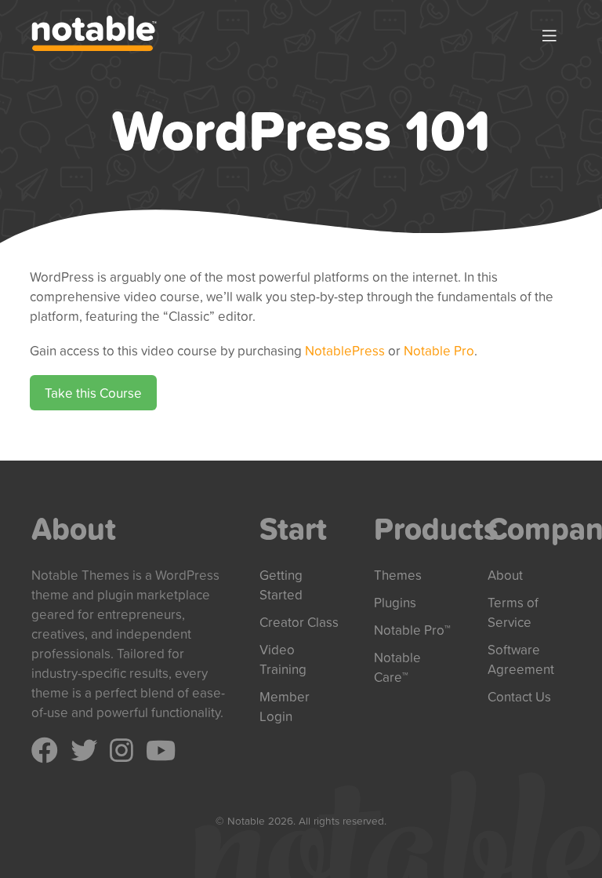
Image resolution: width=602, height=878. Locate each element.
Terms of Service (513, 612)
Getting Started (281, 584)
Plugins (395, 602)
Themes (398, 575)
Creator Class (299, 622)
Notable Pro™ (412, 630)
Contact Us (519, 696)
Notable (94, 32)
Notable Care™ (397, 667)
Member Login (284, 706)
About (505, 575)
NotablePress (345, 350)
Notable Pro (439, 350)
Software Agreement (521, 659)
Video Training (282, 659)
